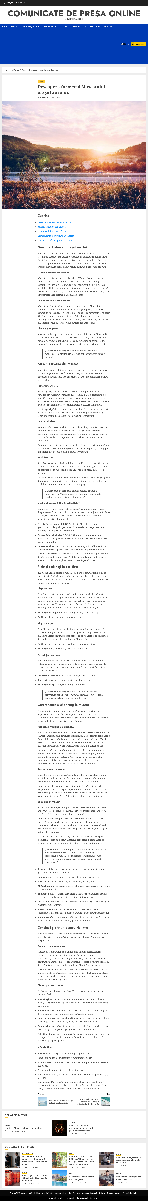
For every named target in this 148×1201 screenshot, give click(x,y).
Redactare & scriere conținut (110, 1193)
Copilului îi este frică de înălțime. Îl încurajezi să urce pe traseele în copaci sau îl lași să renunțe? (81, 1160)
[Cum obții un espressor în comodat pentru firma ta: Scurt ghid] (106, 1160)
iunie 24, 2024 (76, 1134)
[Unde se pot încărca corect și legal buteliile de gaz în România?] (12, 1178)
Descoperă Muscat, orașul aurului (55, 222)
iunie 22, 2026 (29, 1184)
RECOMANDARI (27, 1153)
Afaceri (71, 1153)
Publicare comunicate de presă (84, 1193)
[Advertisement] (58, 47)
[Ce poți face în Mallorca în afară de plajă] (59, 1178)
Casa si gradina (92, 27)
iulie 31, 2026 (29, 1167)
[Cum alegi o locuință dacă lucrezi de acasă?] (106, 1178)
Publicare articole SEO (43, 1193)
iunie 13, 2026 (76, 1182)
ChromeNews (81, 1198)
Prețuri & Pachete (130, 1193)
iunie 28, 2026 (123, 1166)
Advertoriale (50, 27)
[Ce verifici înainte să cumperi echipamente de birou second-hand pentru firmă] (12, 1160)
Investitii (75, 27)
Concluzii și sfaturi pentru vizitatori (56, 240)
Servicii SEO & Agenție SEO (21, 1193)
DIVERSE (41, 81)
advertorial (44, 97)
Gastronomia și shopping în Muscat (56, 235)
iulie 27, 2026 (76, 1167)
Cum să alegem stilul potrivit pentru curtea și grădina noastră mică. (81, 1128)
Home (4, 27)
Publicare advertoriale (62, 1193)
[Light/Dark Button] (123, 44)
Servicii (14, 27)
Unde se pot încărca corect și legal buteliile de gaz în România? (35, 1178)
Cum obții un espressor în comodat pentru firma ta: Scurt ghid (128, 1160)
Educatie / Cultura (31, 27)
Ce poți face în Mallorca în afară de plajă (81, 1178)
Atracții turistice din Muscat (52, 226)
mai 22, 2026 (122, 1182)
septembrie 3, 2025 (13, 1131)
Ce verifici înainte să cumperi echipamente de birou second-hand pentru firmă (35, 1160)
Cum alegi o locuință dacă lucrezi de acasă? (128, 1178)
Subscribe (140, 44)
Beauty (65, 27)
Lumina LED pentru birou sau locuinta (23, 1128)
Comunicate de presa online (74, 13)
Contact (107, 27)
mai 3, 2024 (56, 97)
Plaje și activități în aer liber (52, 231)
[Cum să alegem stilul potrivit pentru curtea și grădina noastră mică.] (59, 1128)
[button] (128, 44)
